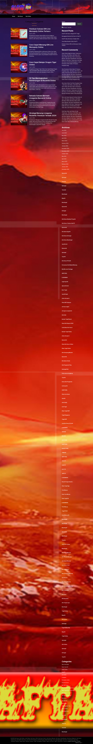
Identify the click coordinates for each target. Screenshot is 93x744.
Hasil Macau (65, 506)
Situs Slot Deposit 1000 (67, 323)
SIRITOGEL (64, 273)
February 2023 (65, 164)
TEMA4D (64, 452)
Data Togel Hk (65, 498)
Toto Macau (65, 490)
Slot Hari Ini (64, 577)
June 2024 (64, 132)
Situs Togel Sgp (65, 486)
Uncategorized (65, 711)
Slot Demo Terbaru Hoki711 (68, 223)
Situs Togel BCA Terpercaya (68, 690)
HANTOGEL (64, 390)
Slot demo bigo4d (66, 231)
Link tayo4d (64, 385)
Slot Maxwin (64, 700)
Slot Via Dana (65, 598)
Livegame (64, 677)
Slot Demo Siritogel (66, 235)
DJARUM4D (65, 277)
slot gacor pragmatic (67, 310)
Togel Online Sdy (66, 627)
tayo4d (63, 398)
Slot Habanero (65, 569)
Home (13, 16)
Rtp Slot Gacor (65, 685)
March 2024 (64, 140)
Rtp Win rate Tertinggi (67, 269)
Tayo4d (63, 377)
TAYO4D (64, 431)
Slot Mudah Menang (66, 556)
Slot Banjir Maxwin (66, 561)
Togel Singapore (66, 415)
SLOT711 (64, 469)
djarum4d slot (65, 285)
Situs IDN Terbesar (66, 302)
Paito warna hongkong (67, 373)
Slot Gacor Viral (65, 565)
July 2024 (64, 130)
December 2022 (65, 169)
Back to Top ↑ (79, 742)
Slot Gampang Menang (67, 573)
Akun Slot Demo (65, 664)
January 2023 (65, 166)
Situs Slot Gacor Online (67, 344)
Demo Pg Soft (65, 667)
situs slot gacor (66, 298)
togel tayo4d (65, 281)
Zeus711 (64, 181)
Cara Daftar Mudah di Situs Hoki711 (69, 41)
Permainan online (66, 680)
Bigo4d (63, 198)
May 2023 (64, 156)
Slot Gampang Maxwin (67, 352)
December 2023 (65, 148)
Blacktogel (64, 194)
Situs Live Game (66, 394)
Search (63, 21)
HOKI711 (64, 465)
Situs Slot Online (66, 544)
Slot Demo (64, 693)
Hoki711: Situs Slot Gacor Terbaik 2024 (70, 38)
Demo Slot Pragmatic (67, 381)
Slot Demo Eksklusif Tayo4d (69, 219)
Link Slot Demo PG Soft (67, 423)
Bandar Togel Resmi (67, 319)
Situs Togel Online (66, 348)
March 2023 (64, 161)
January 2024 (65, 145)
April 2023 (64, 158)
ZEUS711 (64, 461)
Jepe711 (64, 723)
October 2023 (65, 153)
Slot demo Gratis (66, 360)
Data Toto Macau (66, 494)
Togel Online (65, 611)
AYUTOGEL (64, 402)
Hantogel (64, 623)
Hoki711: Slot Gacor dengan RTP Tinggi (70, 33)
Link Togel (64, 406)
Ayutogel (64, 177)
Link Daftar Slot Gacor (67, 327)
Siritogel (64, 210)
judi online (64, 674)
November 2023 (65, 151)
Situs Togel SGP (66, 410)
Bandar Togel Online (67, 331)
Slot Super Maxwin (66, 552)
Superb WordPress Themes (74, 741)
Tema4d (64, 189)
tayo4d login (65, 294)
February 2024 (65, 143)
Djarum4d (64, 173)
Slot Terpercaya (66, 602)
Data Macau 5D (65, 515)
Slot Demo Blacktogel (67, 240)
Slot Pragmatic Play (66, 365)
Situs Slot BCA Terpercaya (68, 687)
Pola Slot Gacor (65, 682)
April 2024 (64, 138)
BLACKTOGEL (65, 448)
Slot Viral (64, 594)
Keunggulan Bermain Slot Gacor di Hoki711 (71, 36)
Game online (64, 669)
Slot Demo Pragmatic (66, 695)
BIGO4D (64, 435)
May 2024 (64, 135)
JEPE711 (64, 473)
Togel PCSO (65, 511)
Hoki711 (63, 672)
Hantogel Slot (65, 369)
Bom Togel (64, 290)
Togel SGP (64, 419)
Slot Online (28, 16)
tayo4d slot (64, 244)
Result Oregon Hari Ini (67, 481)
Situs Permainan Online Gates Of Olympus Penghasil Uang (71, 63)
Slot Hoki (64, 315)
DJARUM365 (65, 477)
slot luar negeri (65, 306)
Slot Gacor (20, 16)
